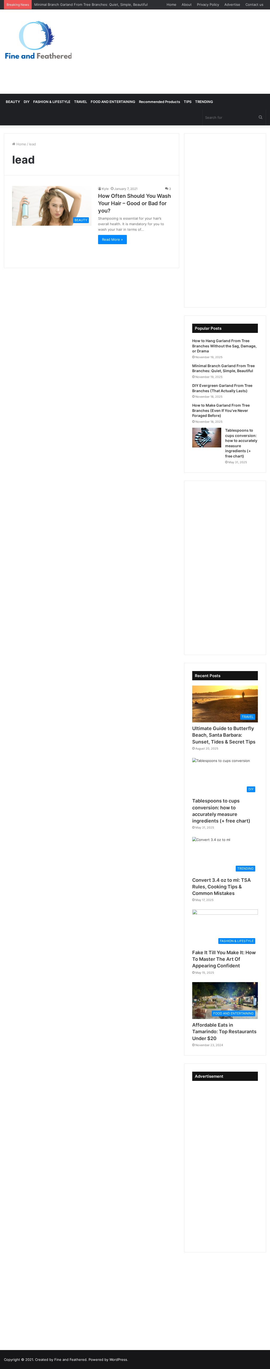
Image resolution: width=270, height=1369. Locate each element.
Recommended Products (159, 102)
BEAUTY (13, 102)
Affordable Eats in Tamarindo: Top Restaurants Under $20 (224, 1031)
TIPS (187, 102)
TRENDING (204, 102)
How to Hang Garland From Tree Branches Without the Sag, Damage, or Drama (224, 345)
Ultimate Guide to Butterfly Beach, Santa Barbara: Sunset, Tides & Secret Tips (223, 735)
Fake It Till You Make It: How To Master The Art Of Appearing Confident (224, 959)
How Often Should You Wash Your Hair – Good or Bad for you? (134, 203)
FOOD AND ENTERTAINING (113, 102)
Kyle (105, 189)
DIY (27, 102)
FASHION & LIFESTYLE (51, 102)
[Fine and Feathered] (37, 39)
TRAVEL (80, 102)
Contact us (254, 4)
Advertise (232, 4)
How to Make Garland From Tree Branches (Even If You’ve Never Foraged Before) (221, 410)
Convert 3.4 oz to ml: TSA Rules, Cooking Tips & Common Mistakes (221, 886)
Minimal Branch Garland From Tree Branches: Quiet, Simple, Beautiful (91, 4)
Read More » (112, 239)
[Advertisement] (180, 51)
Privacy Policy (208, 4)
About (187, 4)
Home (171, 4)
